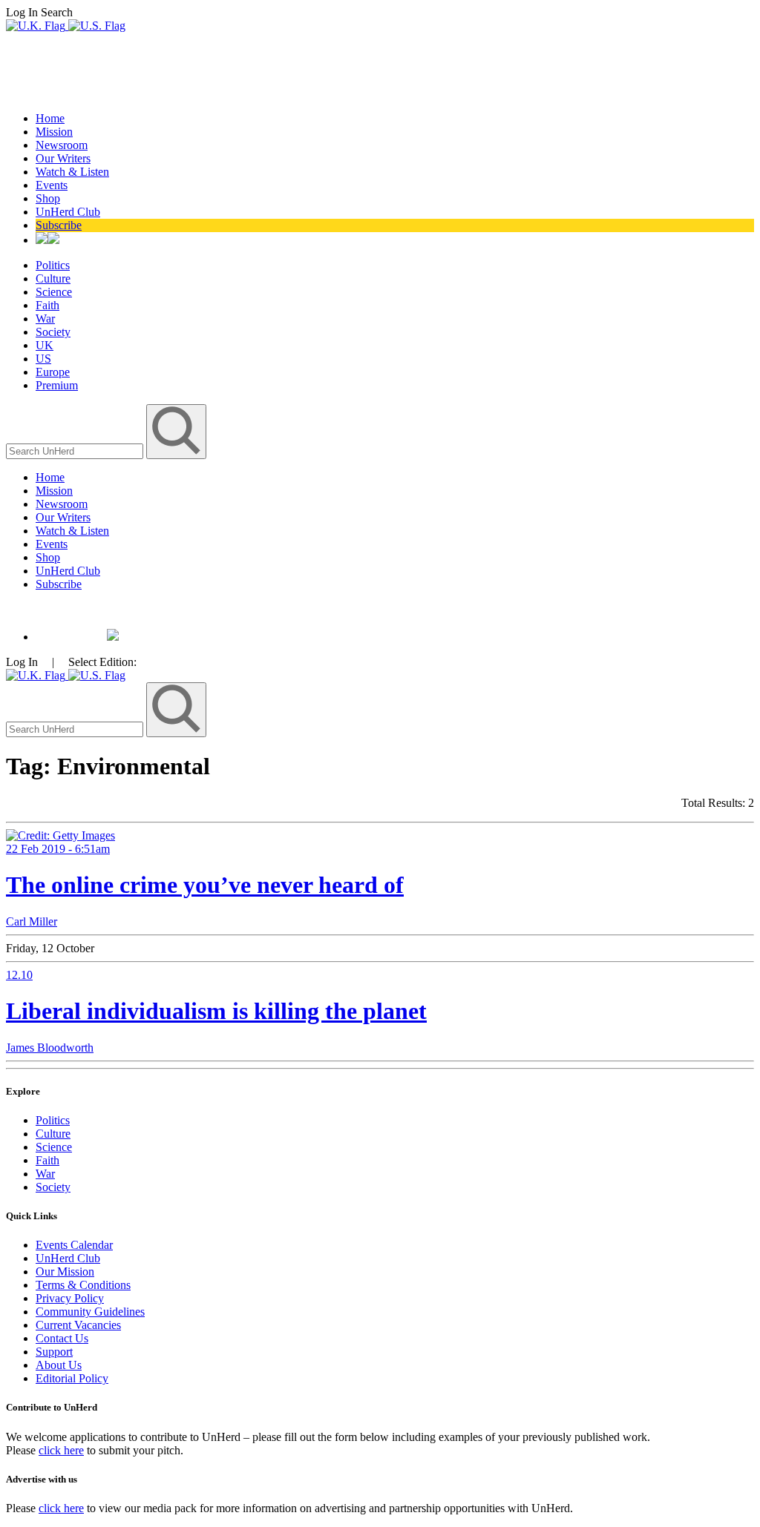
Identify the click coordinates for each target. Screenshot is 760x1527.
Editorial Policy (72, 1378)
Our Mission (65, 1271)
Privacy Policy (70, 1298)
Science (54, 292)
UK (44, 345)
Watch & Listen (72, 171)
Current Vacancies (78, 1325)
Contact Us (62, 1338)
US (43, 358)
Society (53, 332)
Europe (53, 372)
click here (61, 1450)
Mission (54, 131)
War (45, 318)
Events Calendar (74, 1245)
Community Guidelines (90, 1311)
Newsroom (62, 145)
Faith (47, 305)
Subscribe (59, 225)
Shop (48, 198)
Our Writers (63, 158)
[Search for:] (76, 450)
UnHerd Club (68, 211)
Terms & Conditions (83, 1285)
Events (52, 185)
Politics (53, 265)
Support (54, 1351)
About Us (59, 1365)
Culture (53, 278)
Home (50, 118)
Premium (57, 385)
